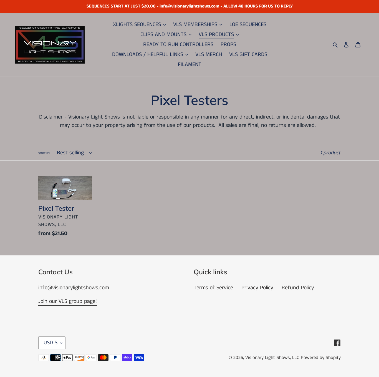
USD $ (50, 343)
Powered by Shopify (321, 357)
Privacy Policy (257, 288)
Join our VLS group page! (67, 301)
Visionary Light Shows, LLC (272, 357)
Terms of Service (213, 288)
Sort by (44, 153)
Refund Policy (298, 288)
